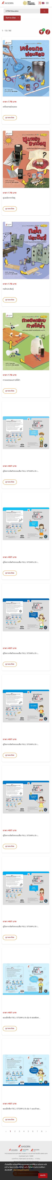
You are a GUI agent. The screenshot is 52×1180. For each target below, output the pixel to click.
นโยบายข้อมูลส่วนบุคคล (21, 1170)
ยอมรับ (42, 1175)
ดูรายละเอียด (9, 118)
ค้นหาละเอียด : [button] (11, 18)
